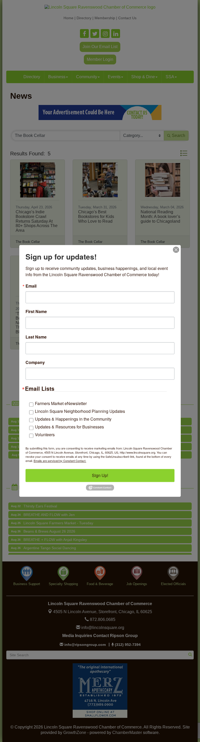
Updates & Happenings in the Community (73, 419)
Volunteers (45, 435)
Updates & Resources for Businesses (69, 427)
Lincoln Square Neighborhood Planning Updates (80, 411)
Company (35, 362)
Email (31, 286)
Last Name (36, 337)
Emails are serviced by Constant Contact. (60, 461)
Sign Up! (100, 475)
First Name (36, 311)
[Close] (176, 250)
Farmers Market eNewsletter (61, 403)
